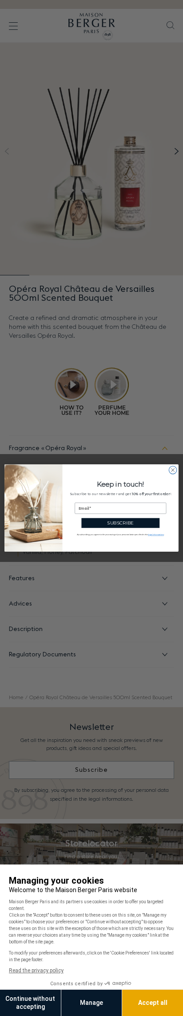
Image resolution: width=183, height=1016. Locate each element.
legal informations (156, 534)
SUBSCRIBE (120, 523)
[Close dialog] (173, 470)
